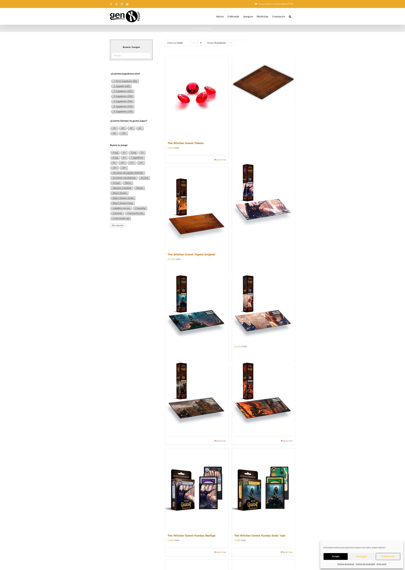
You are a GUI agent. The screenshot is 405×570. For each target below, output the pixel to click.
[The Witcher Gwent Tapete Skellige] (263, 193)
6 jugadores (123, 111)
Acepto (335, 556)
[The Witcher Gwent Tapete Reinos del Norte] (263, 305)
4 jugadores (123, 101)
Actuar (116, 183)
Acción (144, 177)
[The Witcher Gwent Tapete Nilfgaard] (196, 392)
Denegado (362, 556)
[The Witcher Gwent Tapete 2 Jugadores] (263, 82)
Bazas (140, 188)
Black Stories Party (123, 203)
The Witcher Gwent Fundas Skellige (191, 535)
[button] (290, 16)
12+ (132, 162)
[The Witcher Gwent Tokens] (196, 97)
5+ (142, 152)
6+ (124, 157)
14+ (141, 162)
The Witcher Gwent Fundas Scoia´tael (259, 535)
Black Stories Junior (123, 198)
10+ (123, 162)
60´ (140, 128)
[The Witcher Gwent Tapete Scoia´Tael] (196, 305)
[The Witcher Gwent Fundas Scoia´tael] (263, 489)
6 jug (115, 157)
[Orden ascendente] (201, 43)
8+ (114, 162)
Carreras (117, 213)
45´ (131, 128)
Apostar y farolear (122, 188)
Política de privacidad (365, 564)
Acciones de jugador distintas (128, 172)
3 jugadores (123, 96)
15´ (114, 128)
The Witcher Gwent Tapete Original (191, 254)
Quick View (221, 160)
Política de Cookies (345, 564)
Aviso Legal (381, 564)
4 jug (115, 152)
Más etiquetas (118, 225)
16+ (115, 167)
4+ (124, 152)
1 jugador (122, 86)
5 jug (133, 152)
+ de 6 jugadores (125, 81)
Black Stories (120, 193)
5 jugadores (123, 106)
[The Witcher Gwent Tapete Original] (196, 208)
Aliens (128, 183)
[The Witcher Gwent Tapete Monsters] (263, 392)
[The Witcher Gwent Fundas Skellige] (196, 489)
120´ (124, 133)
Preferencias (388, 556)
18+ (124, 167)
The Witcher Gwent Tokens (186, 143)
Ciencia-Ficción (135, 213)
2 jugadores (123, 91)
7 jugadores (137, 157)
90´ (114, 133)
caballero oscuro (121, 208)
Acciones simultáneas (124, 177)
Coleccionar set (121, 218)
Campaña (140, 208)
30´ (123, 128)
